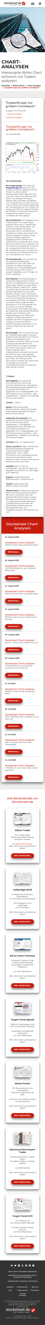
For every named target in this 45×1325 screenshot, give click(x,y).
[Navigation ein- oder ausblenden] (40, 3)
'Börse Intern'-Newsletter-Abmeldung (22, 1271)
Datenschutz (22, 1290)
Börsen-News (18, 86)
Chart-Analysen (34, 86)
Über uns (35, 1287)
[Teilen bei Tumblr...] (22, 1265)
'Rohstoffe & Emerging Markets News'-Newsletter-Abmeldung (22, 1276)
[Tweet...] (15, 1265)
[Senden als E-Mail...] (33, 1265)
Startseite (5, 86)
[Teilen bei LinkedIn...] (30, 1265)
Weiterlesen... (14, 552)
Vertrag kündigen (22, 1294)
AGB (10, 1290)
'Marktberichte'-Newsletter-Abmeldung (22, 1281)
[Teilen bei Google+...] (19, 1265)
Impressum (35, 1290)
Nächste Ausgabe (14, 114)
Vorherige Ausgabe (14, 117)
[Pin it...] (26, 1265)
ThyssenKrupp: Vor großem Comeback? (21, 88)
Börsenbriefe (22, 1287)
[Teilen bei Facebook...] (12, 1265)
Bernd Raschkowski (24, 844)
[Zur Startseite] (16, 3)
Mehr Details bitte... (22, 855)
